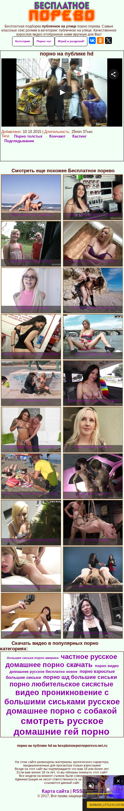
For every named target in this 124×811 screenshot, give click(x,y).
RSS (77, 791)
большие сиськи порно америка (33, 658)
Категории (22, 41)
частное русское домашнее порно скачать (61, 661)
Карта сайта (55, 791)
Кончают (57, 136)
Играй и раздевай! (71, 41)
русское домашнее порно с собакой (63, 706)
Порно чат (44, 41)
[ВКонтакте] (92, 40)
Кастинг (79, 136)
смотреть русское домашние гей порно (62, 726)
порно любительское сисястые (61, 684)
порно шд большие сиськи (80, 677)
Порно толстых (28, 136)
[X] (108, 40)
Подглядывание (19, 141)
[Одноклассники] (100, 40)
